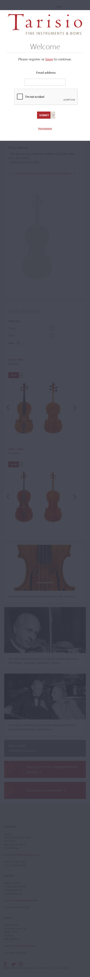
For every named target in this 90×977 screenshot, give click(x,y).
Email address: (46, 72)
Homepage (45, 128)
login (49, 59)
